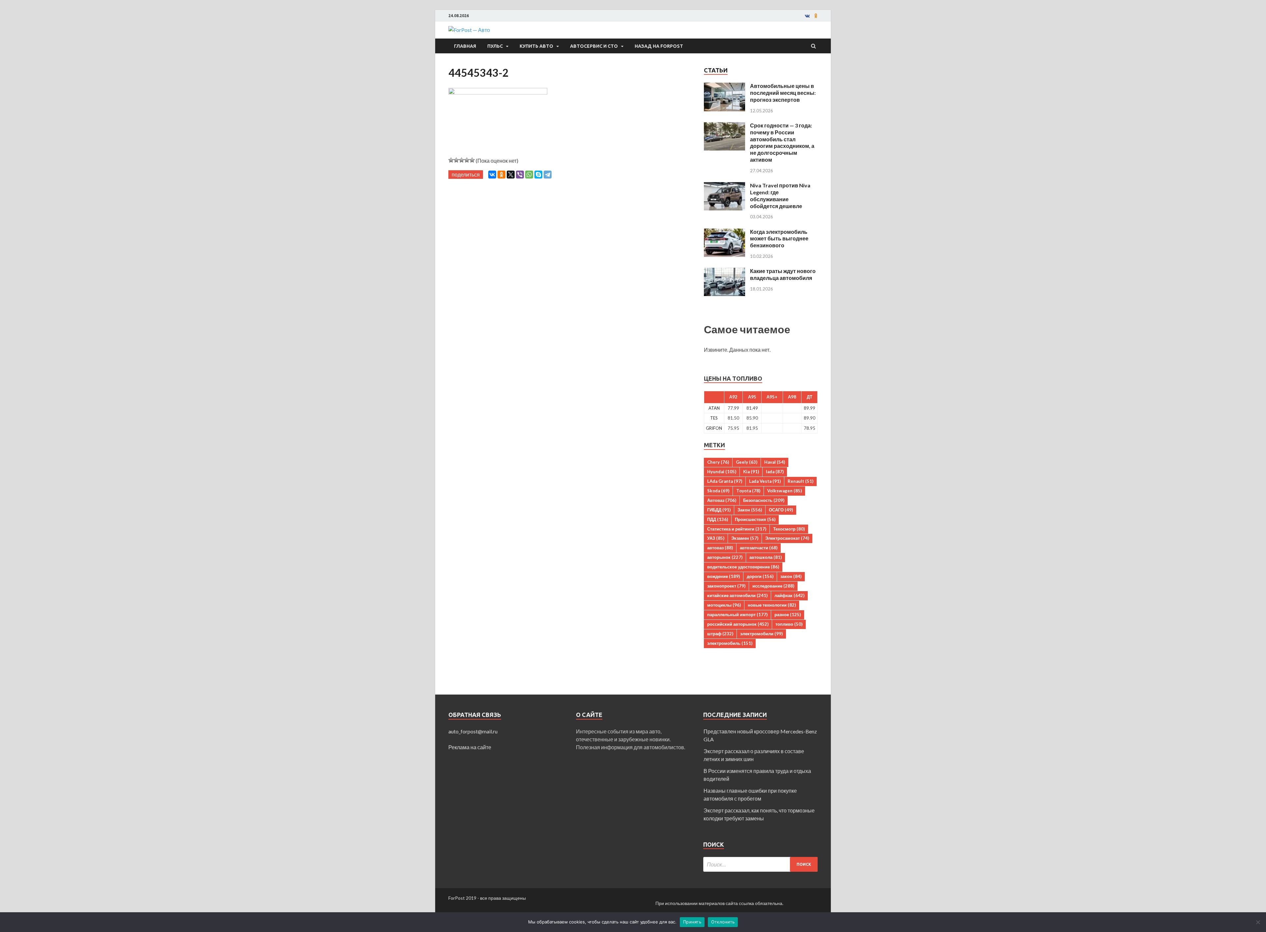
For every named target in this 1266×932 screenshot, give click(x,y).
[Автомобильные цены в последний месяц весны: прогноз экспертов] (724, 86)
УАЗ (715, 538)
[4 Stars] (466, 160)
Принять (692, 921)
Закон (750, 509)
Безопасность (763, 500)
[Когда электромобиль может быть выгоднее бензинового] (724, 232)
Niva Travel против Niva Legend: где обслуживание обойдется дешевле (780, 195)
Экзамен (744, 538)
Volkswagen (784, 490)
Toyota (748, 490)
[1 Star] (451, 160)
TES (714, 418)
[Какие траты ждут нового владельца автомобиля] (724, 271)
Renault (800, 481)
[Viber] (520, 174)
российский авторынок (738, 624)
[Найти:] (760, 864)
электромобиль (729, 643)
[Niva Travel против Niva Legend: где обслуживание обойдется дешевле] (724, 186)
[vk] (807, 16)
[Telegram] (548, 174)
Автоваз (721, 500)
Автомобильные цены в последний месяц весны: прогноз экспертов (783, 93)
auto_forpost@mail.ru (472, 731)
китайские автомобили (737, 595)
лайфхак (789, 595)
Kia (751, 471)
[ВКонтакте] (492, 174)
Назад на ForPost (659, 46)
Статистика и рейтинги (736, 529)
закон (790, 576)
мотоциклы (724, 605)
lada (775, 471)
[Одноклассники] (501, 174)
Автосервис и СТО (594, 46)
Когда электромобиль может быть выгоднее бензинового (779, 239)
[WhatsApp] (529, 174)
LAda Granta (724, 481)
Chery (718, 462)
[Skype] (538, 174)
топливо (788, 624)
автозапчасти (758, 547)
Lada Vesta (765, 481)
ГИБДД (719, 509)
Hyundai (721, 471)
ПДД (717, 519)
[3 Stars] (461, 160)
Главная (465, 46)
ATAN (714, 408)
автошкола (765, 557)
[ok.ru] (816, 16)
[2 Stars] (456, 160)
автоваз (720, 547)
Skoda (718, 490)
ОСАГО (781, 509)
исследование (773, 586)
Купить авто (536, 46)
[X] (511, 174)
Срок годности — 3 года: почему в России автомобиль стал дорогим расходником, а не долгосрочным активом (782, 142)
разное (787, 614)
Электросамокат (787, 538)
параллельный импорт (737, 614)
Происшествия (755, 519)
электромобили (761, 633)
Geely (746, 462)
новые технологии (772, 605)
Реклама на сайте (469, 747)
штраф (720, 633)
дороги (760, 576)
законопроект (726, 586)
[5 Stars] (472, 160)
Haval (774, 462)
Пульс (495, 46)
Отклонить (723, 921)
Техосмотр (789, 529)
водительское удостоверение (743, 566)
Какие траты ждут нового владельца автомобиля (783, 274)
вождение (723, 576)
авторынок (724, 557)
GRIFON (714, 428)
